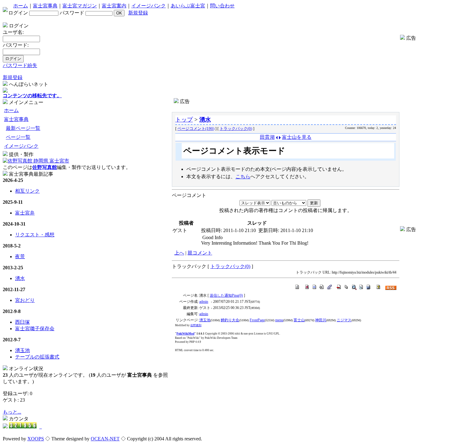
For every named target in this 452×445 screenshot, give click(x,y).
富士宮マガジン (79, 5)
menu (279, 320)
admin (203, 301)
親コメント (200, 252)
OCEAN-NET (105, 438)
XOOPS (35, 438)
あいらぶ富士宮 (188, 5)
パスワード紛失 (20, 65)
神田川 (320, 320)
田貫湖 (267, 137)
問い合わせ (222, 5)
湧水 (20, 278)
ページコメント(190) (195, 128)
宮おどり (25, 300)
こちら (243, 176)
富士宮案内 (114, 5)
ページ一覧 (18, 137)
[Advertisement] (286, 107)
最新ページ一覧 (23, 128)
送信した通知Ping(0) (226, 295)
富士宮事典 (45, 5)
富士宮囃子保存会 (34, 328)
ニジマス (344, 320)
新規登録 (138, 12)
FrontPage (257, 320)
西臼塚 (22, 322)
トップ (184, 119)
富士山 (299, 320)
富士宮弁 (25, 212)
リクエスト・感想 (34, 234)
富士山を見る (296, 137)
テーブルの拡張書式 (37, 356)
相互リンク (27, 191)
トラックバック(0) (236, 128)
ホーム (20, 5)
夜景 (20, 256)
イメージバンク (148, 5)
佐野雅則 (195, 325)
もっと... (12, 412)
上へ (179, 252)
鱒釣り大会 (230, 320)
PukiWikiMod (185, 333)
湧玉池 (22, 350)
